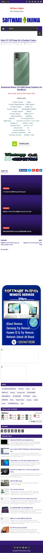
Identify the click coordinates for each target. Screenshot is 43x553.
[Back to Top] (29, 547)
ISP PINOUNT (26, 396)
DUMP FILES (5, 392)
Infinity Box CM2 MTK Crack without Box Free (22, 440)
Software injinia (17, 8)
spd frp (3, 403)
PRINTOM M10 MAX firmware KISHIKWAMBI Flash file (17, 231)
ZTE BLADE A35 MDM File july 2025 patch (14, 192)
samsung (29, 400)
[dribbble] (20, 547)
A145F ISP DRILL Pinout (16, 481)
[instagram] (35, 1)
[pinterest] (32, 1)
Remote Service (20, 400)
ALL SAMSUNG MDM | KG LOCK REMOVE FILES (21, 508)
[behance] (26, 547)
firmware (29, 44)
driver (33, 389)
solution (36, 400)
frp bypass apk (21, 392)
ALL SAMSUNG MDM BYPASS (9, 389)
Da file (27, 389)
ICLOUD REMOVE (31, 392)
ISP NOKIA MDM (17, 396)
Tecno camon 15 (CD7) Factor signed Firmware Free (23, 498)
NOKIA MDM (5, 400)
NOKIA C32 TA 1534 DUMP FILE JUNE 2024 (21, 518)
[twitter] (30, 1)
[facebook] (27, 1)
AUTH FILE (21, 389)
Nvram (11, 400)
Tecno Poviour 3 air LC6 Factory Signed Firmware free (24, 460)
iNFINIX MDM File (6, 396)
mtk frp (34, 396)
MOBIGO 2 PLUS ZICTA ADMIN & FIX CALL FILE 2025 (17, 211)
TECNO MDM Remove (13, 403)
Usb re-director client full (17, 489)
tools (22, 403)
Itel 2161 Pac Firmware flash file (18, 528)
